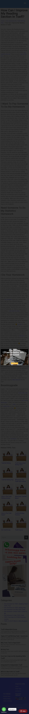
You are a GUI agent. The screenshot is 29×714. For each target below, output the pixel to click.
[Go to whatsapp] (4, 709)
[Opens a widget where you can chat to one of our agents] (23, 711)
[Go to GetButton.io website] (3, 712)
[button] (26, 350)
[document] (14, 357)
